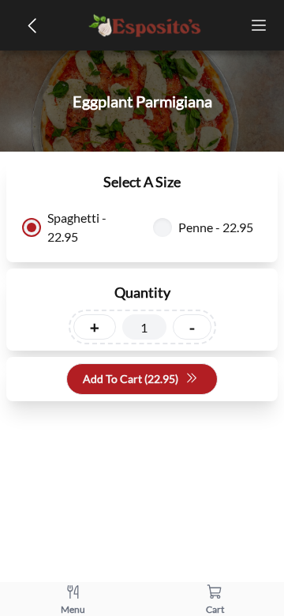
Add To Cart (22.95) (130, 378)
